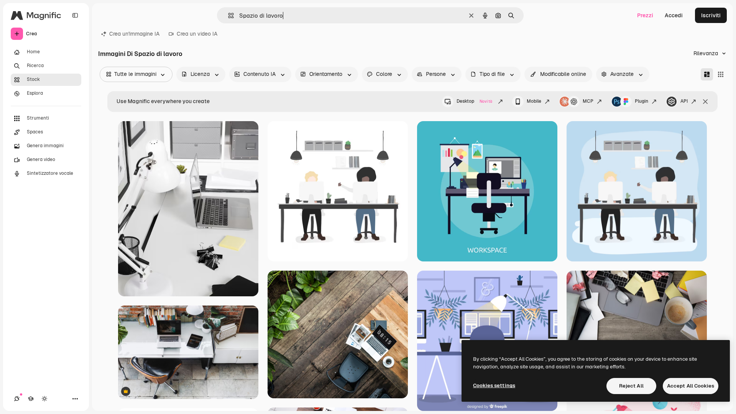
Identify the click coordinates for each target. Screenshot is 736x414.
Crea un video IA (197, 33)
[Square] (721, 74)
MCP (588, 101)
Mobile (534, 101)
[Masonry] (707, 74)
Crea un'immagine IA (134, 33)
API (684, 101)
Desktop (474, 101)
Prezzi (645, 15)
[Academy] (31, 399)
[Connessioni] (17, 399)
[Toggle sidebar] (75, 15)
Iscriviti (711, 15)
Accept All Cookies (690, 386)
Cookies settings (494, 385)
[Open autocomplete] (227, 15)
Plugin (641, 101)
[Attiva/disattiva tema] (44, 399)
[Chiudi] (705, 102)
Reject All (631, 386)
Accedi (674, 15)
